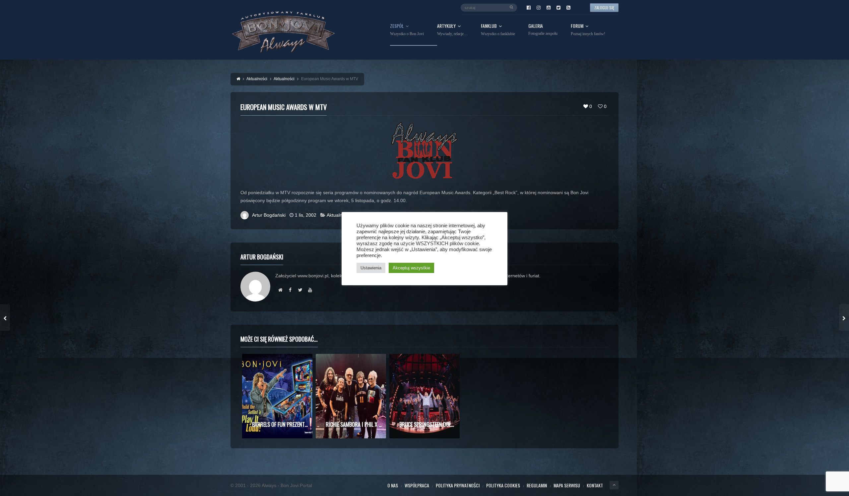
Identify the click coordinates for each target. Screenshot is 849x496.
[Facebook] (528, 7)
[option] (277, 396)
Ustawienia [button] (370, 267)
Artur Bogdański (269, 215)
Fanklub (498, 30)
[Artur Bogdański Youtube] (310, 290)
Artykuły (452, 30)
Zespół (407, 30)
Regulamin (537, 485)
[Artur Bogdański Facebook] (290, 290)
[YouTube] (548, 7)
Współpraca (417, 485)
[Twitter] (558, 7)
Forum (588, 30)
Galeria (542, 30)
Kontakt (595, 485)
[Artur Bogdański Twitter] (300, 290)
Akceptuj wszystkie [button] (411, 267)
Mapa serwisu (567, 485)
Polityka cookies (503, 485)
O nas (392, 485)
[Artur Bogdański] (280, 290)
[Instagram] (538, 7)
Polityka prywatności (458, 485)
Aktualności (339, 215)
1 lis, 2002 (305, 215)
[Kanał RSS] (568, 7)
